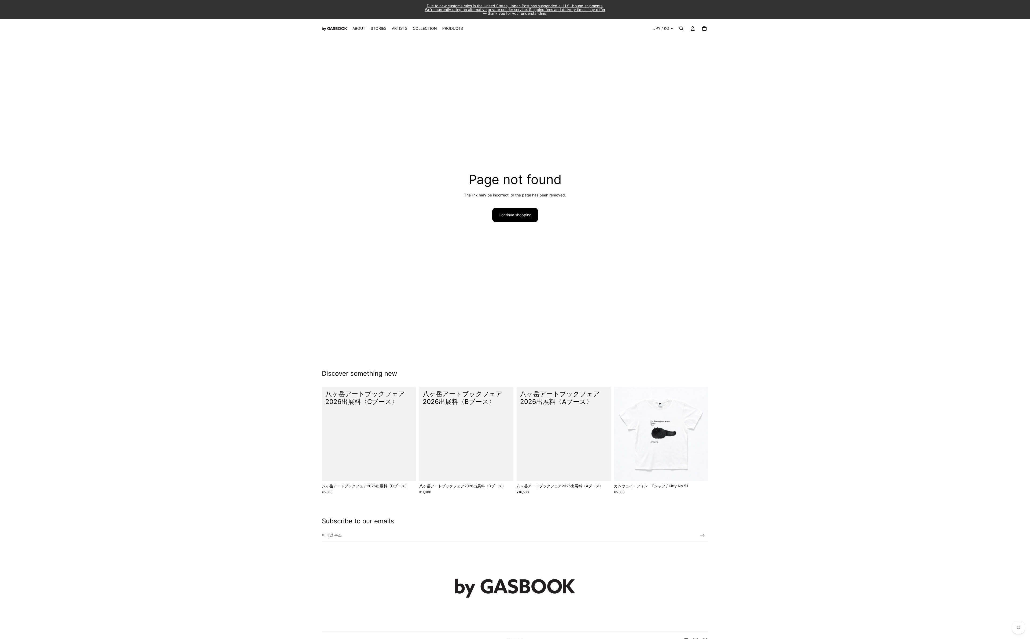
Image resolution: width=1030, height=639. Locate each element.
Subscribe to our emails (358, 521)
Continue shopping (515, 215)
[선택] (700, 472)
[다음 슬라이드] (700, 434)
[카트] (704, 28)
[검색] (681, 28)
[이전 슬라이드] (622, 434)
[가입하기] (702, 535)
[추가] (408, 472)
